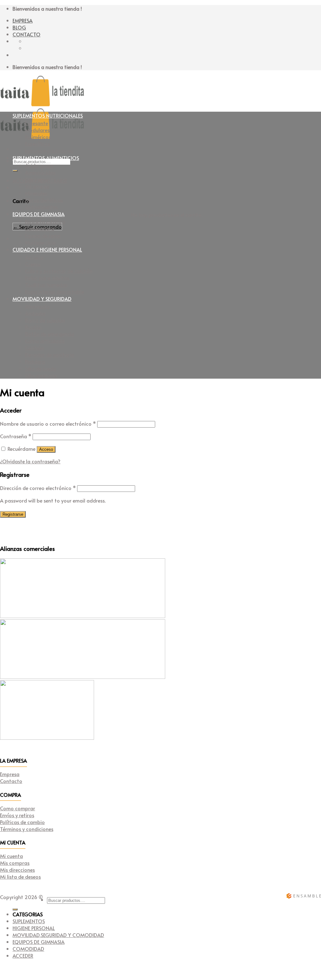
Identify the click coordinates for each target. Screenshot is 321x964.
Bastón (33, 326)
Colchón (34, 347)
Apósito (34, 256)
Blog (19, 27)
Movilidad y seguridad (42, 298)
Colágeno (36, 179)
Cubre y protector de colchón (58, 270)
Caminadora (39, 228)
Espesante (36, 123)
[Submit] (15, 171)
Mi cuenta (11, 855)
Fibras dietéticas (44, 199)
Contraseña (15, 436)
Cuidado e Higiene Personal (47, 249)
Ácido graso (39, 165)
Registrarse (13, 514)
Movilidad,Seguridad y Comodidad (58, 934)
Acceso (46, 449)
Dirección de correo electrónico (38, 487)
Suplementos (29, 921)
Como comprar (17, 808)
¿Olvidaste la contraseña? (30, 461)
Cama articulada (45, 340)
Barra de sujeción (45, 320)
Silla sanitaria (41, 375)
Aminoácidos (40, 172)
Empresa (23, 20)
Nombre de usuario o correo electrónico (48, 423)
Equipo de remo (43, 235)
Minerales (36, 192)
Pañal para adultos (47, 277)
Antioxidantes (41, 206)
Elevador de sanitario (49, 354)
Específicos (37, 143)
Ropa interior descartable (54, 291)
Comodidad (28, 948)
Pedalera (35, 361)
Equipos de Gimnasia (39, 213)
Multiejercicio (40, 242)
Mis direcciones (17, 869)
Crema (32, 263)
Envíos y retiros (17, 815)
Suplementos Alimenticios (46, 157)
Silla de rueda (40, 368)
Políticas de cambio (22, 821)
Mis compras (14, 862)
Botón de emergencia (49, 333)
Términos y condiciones (26, 828)
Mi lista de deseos (20, 876)
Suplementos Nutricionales (48, 115)
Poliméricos (38, 136)
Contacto (26, 34)
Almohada (37, 306)
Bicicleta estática (45, 221)
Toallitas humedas (46, 284)
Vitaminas (37, 186)
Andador (35, 313)
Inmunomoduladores (49, 150)
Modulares (37, 129)
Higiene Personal (34, 927)
